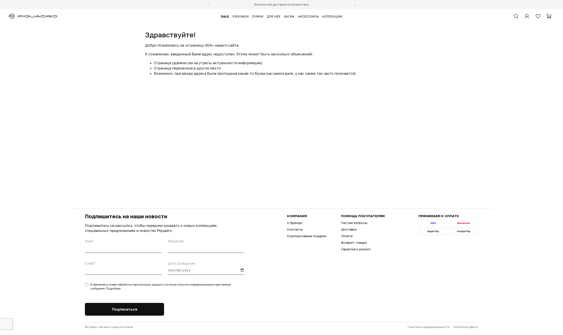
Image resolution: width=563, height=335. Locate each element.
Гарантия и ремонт (356, 249)
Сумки (257, 16)
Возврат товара (354, 242)
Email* (90, 263)
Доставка (348, 229)
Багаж (289, 16)
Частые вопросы (354, 223)
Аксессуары (308, 16)
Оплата (347, 236)
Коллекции (332, 16)
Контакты (295, 229)
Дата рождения (181, 263)
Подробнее (113, 288)
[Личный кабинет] (527, 16)
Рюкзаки (240, 16)
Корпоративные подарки (306, 236)
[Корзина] (549, 16)
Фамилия (175, 241)
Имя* (89, 241)
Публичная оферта (465, 327)
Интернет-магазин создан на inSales (109, 327)
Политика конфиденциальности (429, 327)
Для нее (273, 16)
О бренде (294, 223)
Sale (225, 16)
